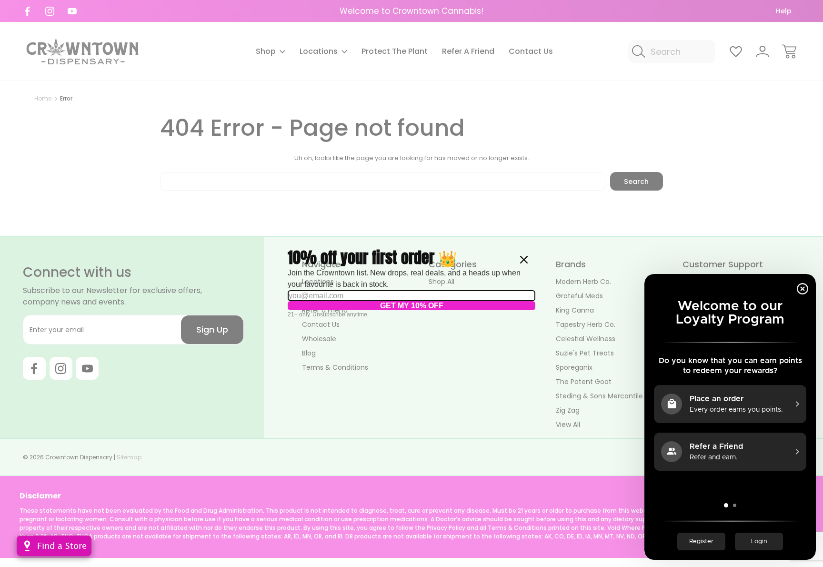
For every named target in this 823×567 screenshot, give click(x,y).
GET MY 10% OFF (411, 306)
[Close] (523, 259)
